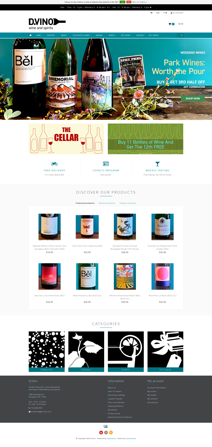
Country (51, 35)
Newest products (107, 203)
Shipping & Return (116, 406)
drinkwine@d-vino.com (41, 412)
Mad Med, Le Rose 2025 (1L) (162, 295)
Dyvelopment (131, 438)
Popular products (128, 203)
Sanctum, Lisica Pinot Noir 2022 (49, 295)
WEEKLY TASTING (157, 170)
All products (152, 402)
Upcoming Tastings (116, 395)
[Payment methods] (105, 426)
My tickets (151, 395)
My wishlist (152, 399)
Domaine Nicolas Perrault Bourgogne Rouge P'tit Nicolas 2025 (125, 249)
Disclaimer (112, 410)
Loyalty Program (115, 399)
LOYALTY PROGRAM (106, 170)
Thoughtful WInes (81, 35)
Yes (122, 2)
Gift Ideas (125, 35)
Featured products (85, 203)
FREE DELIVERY (54, 170)
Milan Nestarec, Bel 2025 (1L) (87, 295)
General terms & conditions (120, 417)
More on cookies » (139, 2)
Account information (156, 388)
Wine (39, 35)
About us (112, 388)
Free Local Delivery (116, 402)
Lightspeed (111, 438)
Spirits (112, 35)
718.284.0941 (37, 408)
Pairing (99, 35)
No (129, 2)
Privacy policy (114, 413)
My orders (151, 391)
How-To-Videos (115, 391)
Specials (140, 35)
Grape (63, 35)
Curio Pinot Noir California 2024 (87, 246)
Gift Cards (154, 35)
